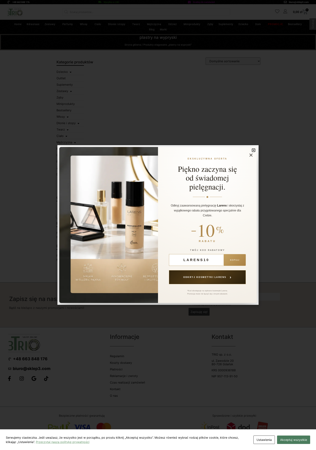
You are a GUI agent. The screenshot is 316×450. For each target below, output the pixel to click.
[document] (158, 225)
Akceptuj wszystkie (293, 440)
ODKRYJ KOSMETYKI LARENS (207, 277)
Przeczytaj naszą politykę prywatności (62, 442)
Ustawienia (264, 440)
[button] (253, 150)
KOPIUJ (235, 260)
